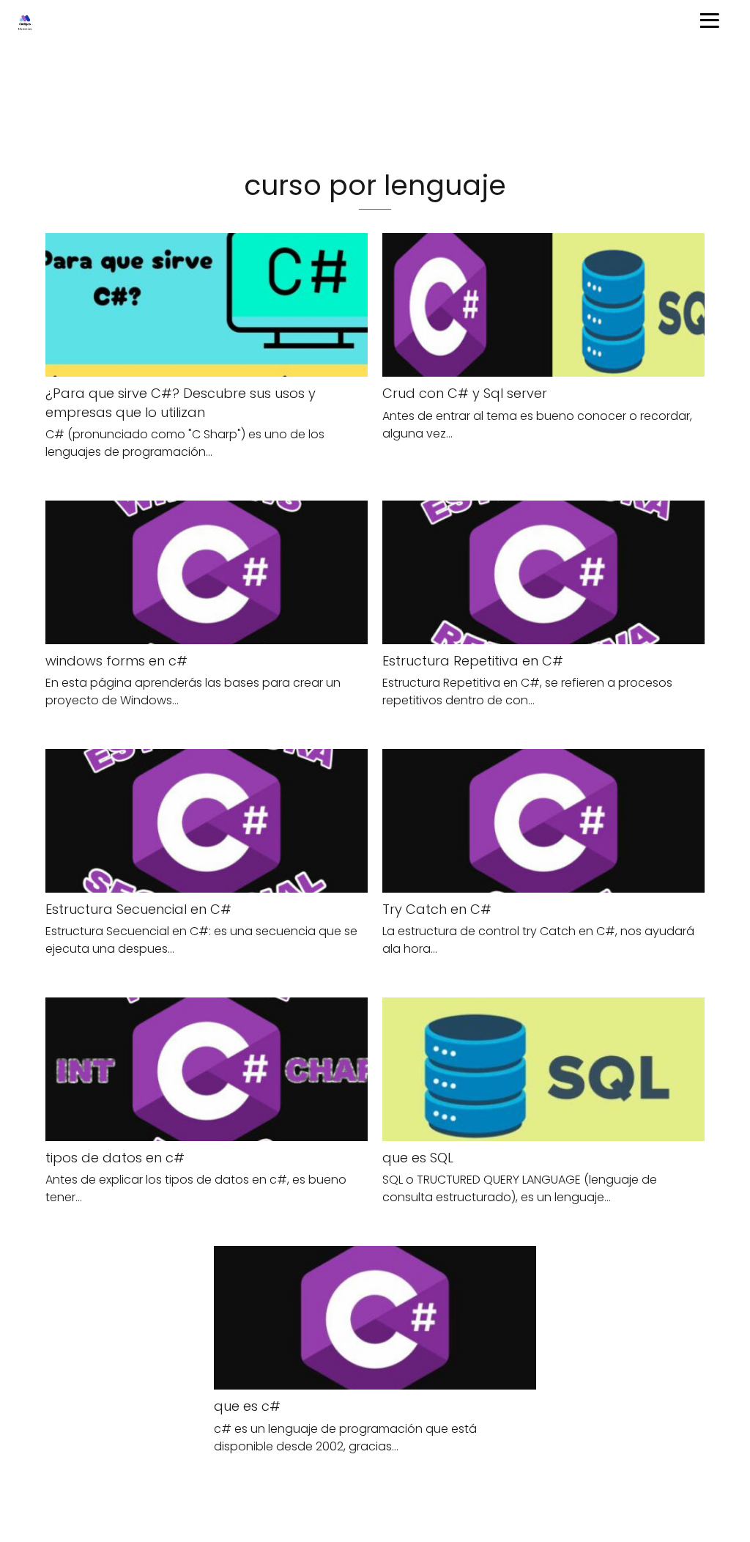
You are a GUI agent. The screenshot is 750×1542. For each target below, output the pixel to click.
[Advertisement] (375, 105)
